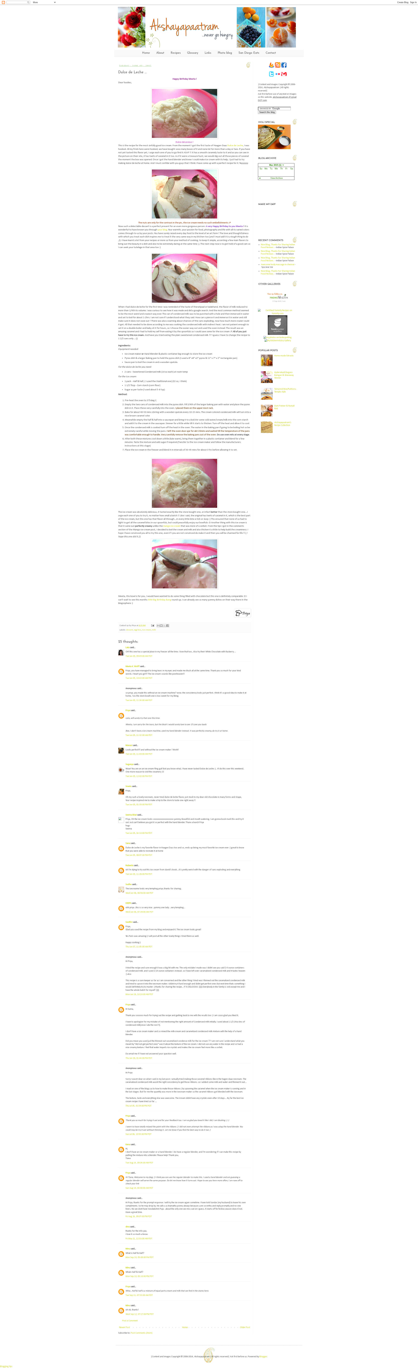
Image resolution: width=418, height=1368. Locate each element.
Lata (127, 647)
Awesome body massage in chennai (277, 264)
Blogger (263, 1356)
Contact (271, 53)
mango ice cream (171, 526)
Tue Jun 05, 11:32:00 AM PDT (139, 735)
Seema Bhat (131, 815)
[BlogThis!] (161, 625)
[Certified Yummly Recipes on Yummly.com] (277, 313)
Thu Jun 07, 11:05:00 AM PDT (139, 947)
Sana (128, 843)
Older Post (245, 1327)
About (160, 53)
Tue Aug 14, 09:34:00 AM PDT (139, 1163)
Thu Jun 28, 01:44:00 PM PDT (139, 1058)
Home (146, 53)
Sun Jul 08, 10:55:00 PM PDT (139, 1134)
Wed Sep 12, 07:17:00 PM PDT (140, 1314)
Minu (128, 1249)
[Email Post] (152, 626)
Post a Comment (130, 1321)
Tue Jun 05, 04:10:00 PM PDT (139, 833)
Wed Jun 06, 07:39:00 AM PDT (139, 912)
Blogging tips (6, 1366)
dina (128, 1227)
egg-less (137, 630)
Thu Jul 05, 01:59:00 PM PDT (139, 1106)
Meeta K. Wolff (132, 666)
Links (208, 53)
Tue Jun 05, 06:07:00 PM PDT (139, 855)
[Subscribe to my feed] (278, 67)
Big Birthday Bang (162, 599)
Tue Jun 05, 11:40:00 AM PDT (139, 754)
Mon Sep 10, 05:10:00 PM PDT (139, 1276)
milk (154, 630)
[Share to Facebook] (167, 625)
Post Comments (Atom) (141, 1333)
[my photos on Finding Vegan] (277, 307)
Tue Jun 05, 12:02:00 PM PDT (139, 776)
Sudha (128, 884)
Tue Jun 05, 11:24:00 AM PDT (139, 700)
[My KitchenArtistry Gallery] (278, 340)
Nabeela (129, 865)
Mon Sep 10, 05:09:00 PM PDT (139, 1257)
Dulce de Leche (235, 145)
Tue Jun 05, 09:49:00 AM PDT (139, 656)
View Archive (276, 178)
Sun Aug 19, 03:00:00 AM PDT (139, 1188)
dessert (129, 630)
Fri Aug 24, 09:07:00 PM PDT (139, 1216)
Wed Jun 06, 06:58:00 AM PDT (139, 893)
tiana (128, 1144)
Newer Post (124, 1327)
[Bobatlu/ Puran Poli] (274, 148)
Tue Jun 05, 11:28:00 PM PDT (139, 874)
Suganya (130, 764)
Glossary (192, 53)
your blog (162, 229)
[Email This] (158, 625)
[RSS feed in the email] (272, 67)
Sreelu (128, 786)
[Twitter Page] (271, 76)
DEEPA (128, 903)
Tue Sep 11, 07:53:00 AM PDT (139, 1295)
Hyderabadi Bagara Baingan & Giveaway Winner (284, 375)
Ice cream (146, 630)
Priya (128, 710)
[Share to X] (164, 625)
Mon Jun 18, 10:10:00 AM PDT (139, 994)
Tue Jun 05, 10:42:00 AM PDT (139, 678)
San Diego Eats (248, 53)
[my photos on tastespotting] (278, 337)
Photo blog (225, 53)
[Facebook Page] (284, 67)
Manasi (129, 745)
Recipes (176, 53)
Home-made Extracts (284, 356)
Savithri (129, 922)
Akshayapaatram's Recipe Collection (282, 424)
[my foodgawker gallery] (277, 334)
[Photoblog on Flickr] (278, 76)
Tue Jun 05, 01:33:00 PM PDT (139, 804)
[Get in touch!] (284, 76)
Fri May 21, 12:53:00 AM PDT (139, 1238)
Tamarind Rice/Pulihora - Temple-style (285, 390)
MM (150, 599)
